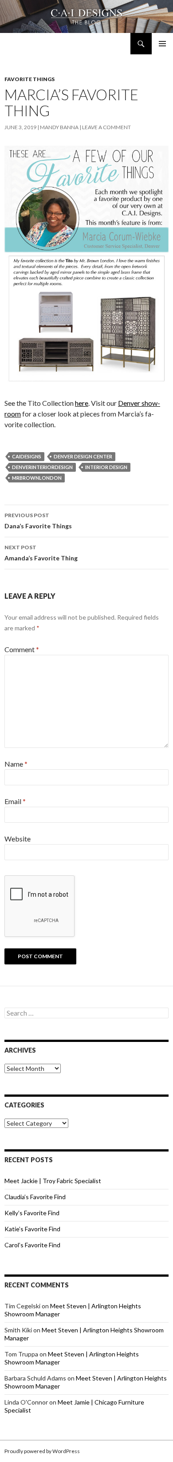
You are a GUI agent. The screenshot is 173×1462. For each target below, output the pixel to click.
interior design (106, 467)
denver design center (83, 456)
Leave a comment (106, 127)
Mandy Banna (59, 127)
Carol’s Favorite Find (32, 1245)
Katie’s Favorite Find (32, 1229)
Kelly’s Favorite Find (31, 1213)
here (81, 403)
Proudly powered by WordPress (42, 1451)
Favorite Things (29, 79)
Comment (21, 649)
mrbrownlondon (37, 478)
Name (16, 764)
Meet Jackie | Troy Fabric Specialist (52, 1180)
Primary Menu (162, 43)
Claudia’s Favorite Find (35, 1197)
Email (15, 801)
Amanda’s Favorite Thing (41, 553)
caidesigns (26, 456)
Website (17, 838)
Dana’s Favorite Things (38, 521)
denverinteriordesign (42, 467)
